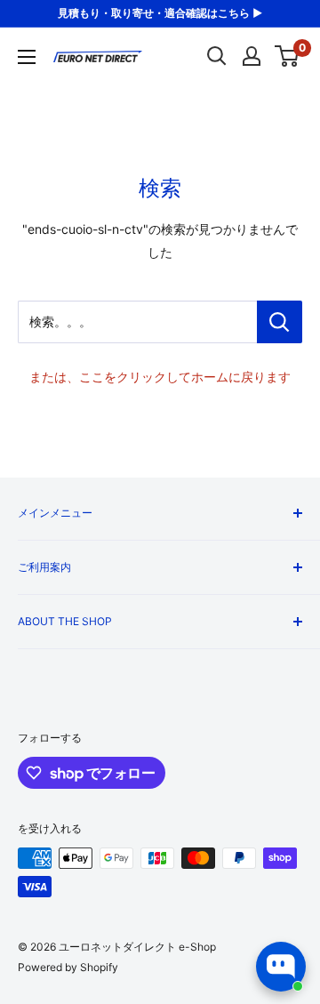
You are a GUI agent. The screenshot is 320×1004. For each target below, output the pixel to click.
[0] (287, 56)
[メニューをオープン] (27, 57)
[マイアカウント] (251, 56)
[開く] (217, 56)
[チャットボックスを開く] (281, 967)
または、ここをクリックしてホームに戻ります (160, 376)
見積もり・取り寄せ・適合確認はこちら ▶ (160, 13)
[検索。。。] (279, 322)
